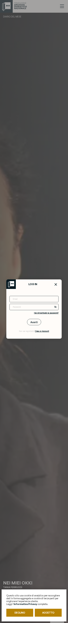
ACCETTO (48, 612)
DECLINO (20, 612)
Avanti (34, 322)
